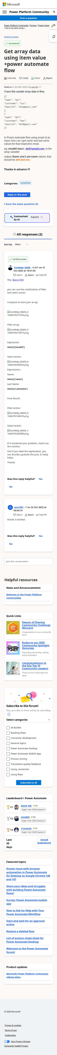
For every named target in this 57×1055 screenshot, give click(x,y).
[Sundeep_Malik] (10, 267)
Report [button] (49, 78)
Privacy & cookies (13, 1025)
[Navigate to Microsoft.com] (11, 4)
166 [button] (34, 817)
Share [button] (37, 78)
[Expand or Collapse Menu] (4, 12)
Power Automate (45, 25)
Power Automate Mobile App (26, 753)
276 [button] (36, 806)
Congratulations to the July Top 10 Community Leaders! (35, 666)
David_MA (26, 805)
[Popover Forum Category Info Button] (9, 714)
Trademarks (10, 1035)
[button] (54, 12)
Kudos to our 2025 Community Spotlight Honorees (35, 645)
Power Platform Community (29, 12)
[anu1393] (10, 507)
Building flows (18, 733)
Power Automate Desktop (24, 748)
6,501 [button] (35, 267)
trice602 (25, 817)
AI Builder (16, 727)
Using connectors (20, 769)
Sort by (8, 244)
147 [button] (36, 828)
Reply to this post (17, 194)
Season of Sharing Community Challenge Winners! (36, 625)
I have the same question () (21, 203)
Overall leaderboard (44, 841)
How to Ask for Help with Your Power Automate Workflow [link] (25, 912)
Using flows (25, 182)
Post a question (28, 18)
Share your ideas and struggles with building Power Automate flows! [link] (25, 889)
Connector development (23, 738)
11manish (26, 828)
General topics (18, 743)
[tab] (28, 235)
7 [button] (40, 87)
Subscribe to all (28, 782)
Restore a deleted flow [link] (20, 931)
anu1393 (35, 87)
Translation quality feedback (26, 764)
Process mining (19, 759)
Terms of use (11, 1030)
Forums (33, 25)
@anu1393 (18, 279)
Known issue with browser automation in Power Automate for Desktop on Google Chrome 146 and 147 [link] (28, 874)
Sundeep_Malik (22, 267)
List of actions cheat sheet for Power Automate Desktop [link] (25, 939)
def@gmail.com (35, 148)
